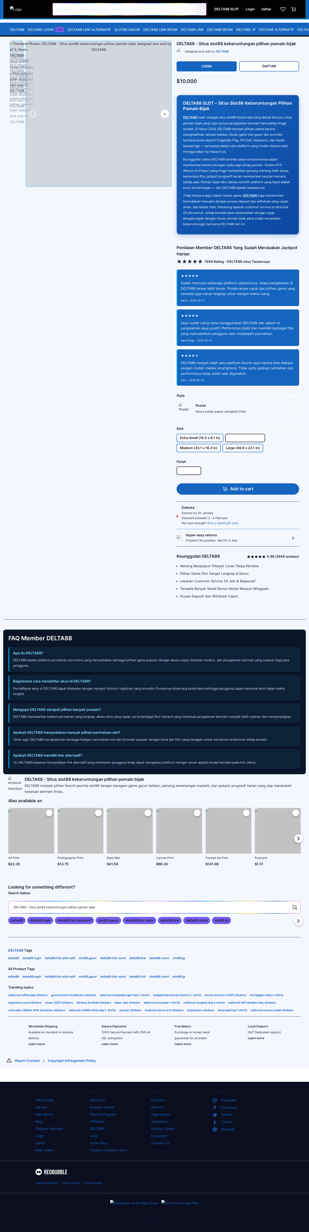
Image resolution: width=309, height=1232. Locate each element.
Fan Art (41, 1107)
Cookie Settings (164, 1150)
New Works (45, 1114)
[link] (16, 920)
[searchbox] (154, 907)
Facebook (229, 1107)
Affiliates (97, 1121)
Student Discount (49, 1129)
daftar (40, 1143)
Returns (157, 1107)
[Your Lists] (283, 9)
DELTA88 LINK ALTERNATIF (89, 30)
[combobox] (129, 9)
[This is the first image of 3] (32, 114)
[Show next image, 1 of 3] (165, 114)
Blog (39, 1121)
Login (40, 1136)
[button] (16, 48)
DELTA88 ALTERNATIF (276, 30)
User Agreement (47, 1183)
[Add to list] (49, 813)
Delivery (157, 1100)
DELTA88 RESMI (220, 30)
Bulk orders (45, 1150)
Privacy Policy (71, 1183)
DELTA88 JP (246, 30)
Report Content (27, 1060)
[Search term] (200, 9)
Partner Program (103, 1114)
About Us (97, 1100)
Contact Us (160, 1143)
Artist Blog (98, 1143)
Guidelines (159, 1121)
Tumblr (226, 1122)
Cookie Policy (93, 1183)
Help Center (160, 1114)
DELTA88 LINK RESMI (160, 30)
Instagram (229, 1100)
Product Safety (163, 1129)
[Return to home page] (29, 9)
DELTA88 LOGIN (45, 30)
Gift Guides (45, 1100)
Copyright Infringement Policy (72, 1060)
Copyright (159, 1136)
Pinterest (228, 1129)
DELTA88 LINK (192, 30)
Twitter (226, 1114)
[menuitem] (17, 30)
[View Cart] (294, 9)
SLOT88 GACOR (127, 30)
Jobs (94, 1136)
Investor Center (102, 1107)
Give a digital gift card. (223, 523)
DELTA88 (17, 30)
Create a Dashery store (108, 1150)
